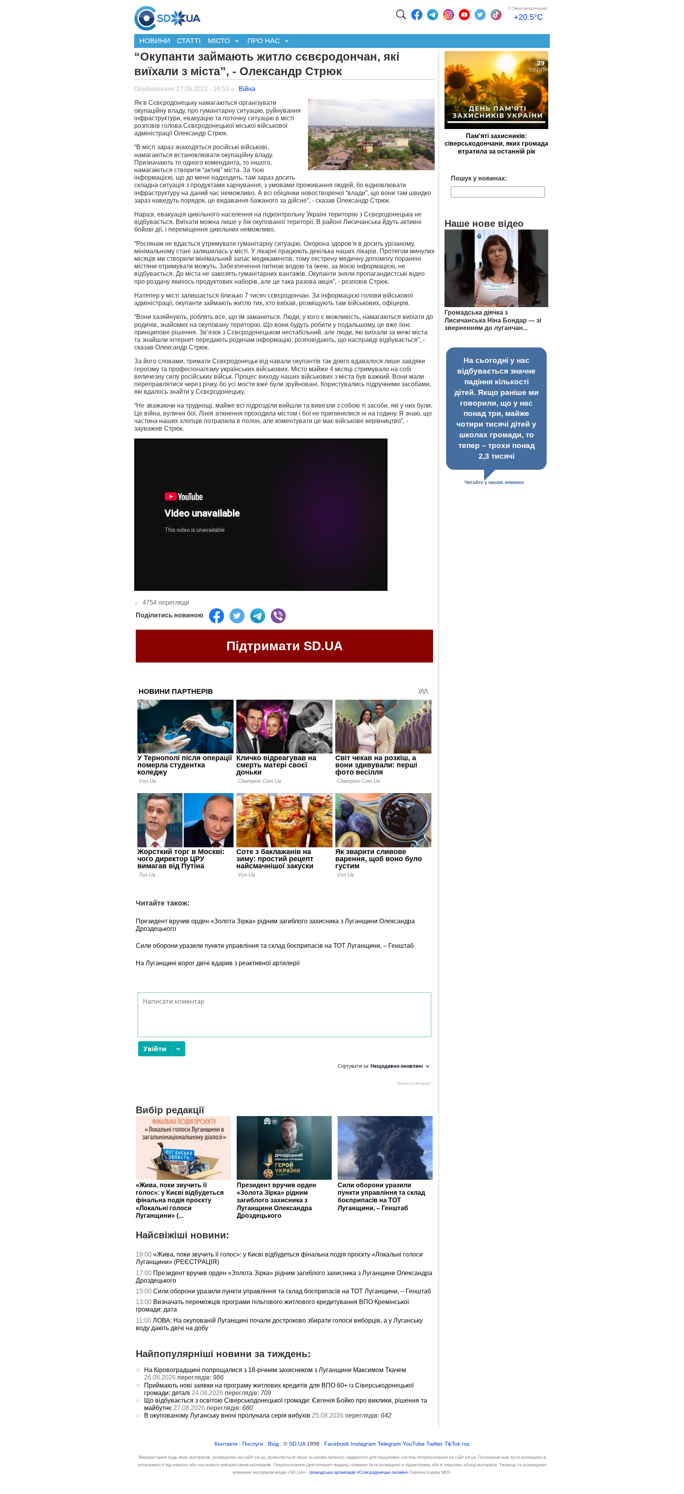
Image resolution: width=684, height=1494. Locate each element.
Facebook (336, 1444)
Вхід (273, 1444)
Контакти (226, 1444)
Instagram (363, 1444)
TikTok (452, 1444)
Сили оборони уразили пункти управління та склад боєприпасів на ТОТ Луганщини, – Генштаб (275, 945)
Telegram (389, 1444)
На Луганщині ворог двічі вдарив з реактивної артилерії (218, 963)
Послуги (252, 1444)
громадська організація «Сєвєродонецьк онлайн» (358, 1472)
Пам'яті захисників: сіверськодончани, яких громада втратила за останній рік (496, 143)
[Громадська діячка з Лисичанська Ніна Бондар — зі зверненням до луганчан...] (496, 305)
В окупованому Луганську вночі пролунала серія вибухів (227, 1415)
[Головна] (167, 16)
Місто (217, 41)
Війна (247, 88)
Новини (154, 41)
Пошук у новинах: (479, 178)
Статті (189, 41)
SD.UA (297, 1444)
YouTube (414, 1444)
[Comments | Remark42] (284, 1041)
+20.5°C (528, 17)
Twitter (434, 1444)
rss (465, 1444)
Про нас (262, 41)
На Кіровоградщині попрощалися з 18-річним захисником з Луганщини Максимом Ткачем (275, 1370)
